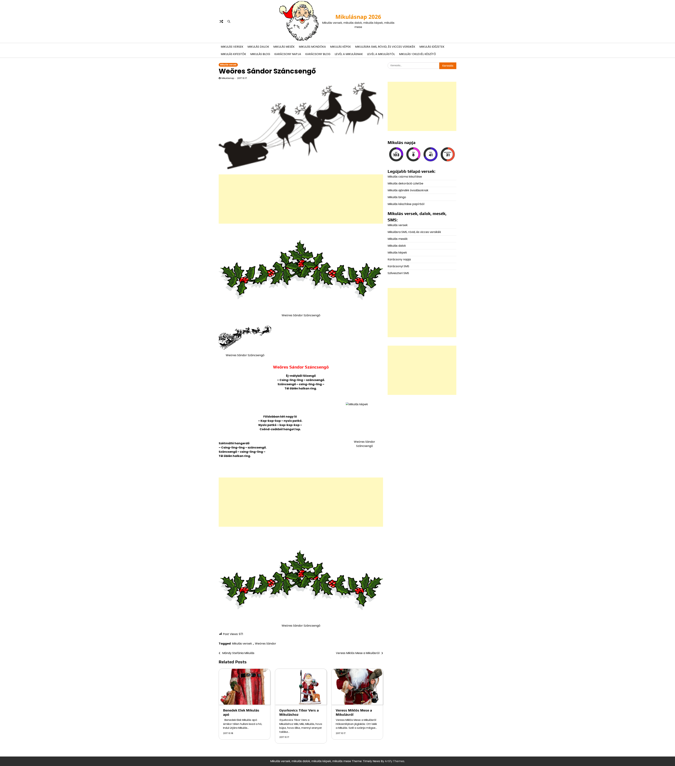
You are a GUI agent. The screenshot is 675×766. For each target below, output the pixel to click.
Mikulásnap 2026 (358, 16)
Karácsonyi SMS (398, 266)
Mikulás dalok (258, 47)
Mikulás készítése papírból (406, 204)
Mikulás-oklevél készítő (417, 54)
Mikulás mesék (284, 47)
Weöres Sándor (265, 644)
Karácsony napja (287, 54)
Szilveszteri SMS (398, 273)
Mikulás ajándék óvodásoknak (408, 190)
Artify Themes (394, 761)
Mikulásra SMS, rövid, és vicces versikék (385, 47)
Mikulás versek (232, 47)
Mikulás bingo (397, 197)
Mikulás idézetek (431, 47)
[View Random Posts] (221, 21)
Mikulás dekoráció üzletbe (405, 183)
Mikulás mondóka (312, 47)
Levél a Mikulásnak (349, 54)
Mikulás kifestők (233, 54)
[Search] (229, 21)
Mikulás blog (260, 54)
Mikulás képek (340, 47)
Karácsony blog (317, 54)
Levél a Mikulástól (381, 54)
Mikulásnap (227, 78)
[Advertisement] (301, 199)
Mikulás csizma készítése (405, 177)
